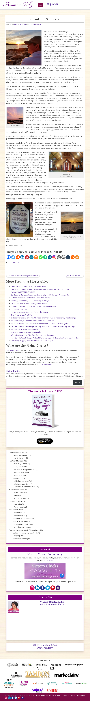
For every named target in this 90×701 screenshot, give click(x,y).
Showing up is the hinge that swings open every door (31, 300)
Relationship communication (24, 487)
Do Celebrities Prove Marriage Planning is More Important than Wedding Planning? (43, 326)
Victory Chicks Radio (21, 524)
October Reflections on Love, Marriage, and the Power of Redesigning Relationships (43, 318)
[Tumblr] (68, 257)
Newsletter (17, 513)
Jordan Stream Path (73, 276)
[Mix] (36, 257)
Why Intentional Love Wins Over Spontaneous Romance (32, 335)
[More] (77, 257)
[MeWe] (31, 257)
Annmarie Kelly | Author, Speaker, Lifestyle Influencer (52, 695)
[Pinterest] (27, 257)
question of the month (22, 518)
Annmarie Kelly (35, 24)
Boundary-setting (20, 464)
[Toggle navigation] (40, 5)
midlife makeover (20, 538)
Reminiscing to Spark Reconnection (24, 329)
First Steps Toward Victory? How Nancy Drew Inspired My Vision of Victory (40, 289)
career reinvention (20, 455)
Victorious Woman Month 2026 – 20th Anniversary (30, 298)
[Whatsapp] (41, 257)
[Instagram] (54, 257)
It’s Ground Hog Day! (19, 309)
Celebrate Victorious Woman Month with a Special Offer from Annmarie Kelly (40, 295)
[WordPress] (63, 257)
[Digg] (50, 257)
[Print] (73, 257)
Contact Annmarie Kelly (78, 695)
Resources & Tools (16, 510)
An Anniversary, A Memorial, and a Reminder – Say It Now (33, 321)
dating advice (18, 466)
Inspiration (17, 504)
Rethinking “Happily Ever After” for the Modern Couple (32, 341)
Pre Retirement (19, 458)
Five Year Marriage (16, 461)
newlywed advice (19, 478)
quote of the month (21, 521)
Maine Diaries (18, 263)
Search (77, 383)
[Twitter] (13, 257)
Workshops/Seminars (21, 527)
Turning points (19, 507)
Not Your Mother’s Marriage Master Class (23, 276)
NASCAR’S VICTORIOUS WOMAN (23, 292)
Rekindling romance (21, 481)
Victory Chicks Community (45, 554)
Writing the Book (20, 498)
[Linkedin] (22, 257)
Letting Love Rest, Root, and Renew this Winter (29, 312)
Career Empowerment (17, 452)
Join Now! (49, 560)
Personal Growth (15, 501)
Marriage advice (19, 472)
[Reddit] (18, 257)
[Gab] (45, 257)
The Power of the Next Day (21, 315)
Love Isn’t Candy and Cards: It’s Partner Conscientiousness (33, 306)
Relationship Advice (20, 484)
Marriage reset (19, 475)
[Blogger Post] (59, 257)
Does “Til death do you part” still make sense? (29, 286)
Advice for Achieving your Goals (25, 533)
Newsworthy (18, 516)
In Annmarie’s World (16, 490)
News (15, 495)
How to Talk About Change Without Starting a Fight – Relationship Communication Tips (45, 338)
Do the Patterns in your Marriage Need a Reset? (29, 303)
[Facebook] (9, 257)
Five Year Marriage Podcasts (24, 469)
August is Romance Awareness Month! (26, 332)
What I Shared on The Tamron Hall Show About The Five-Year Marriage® (39, 323)
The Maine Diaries (13, 350)
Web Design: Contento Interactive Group (17, 695)
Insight (16, 536)
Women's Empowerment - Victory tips (23, 530)
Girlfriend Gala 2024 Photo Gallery (45, 646)
